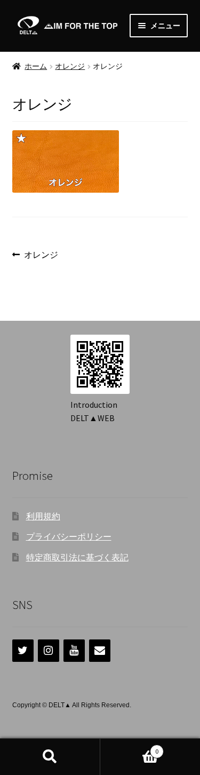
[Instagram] (48, 650)
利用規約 (43, 516)
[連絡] (99, 650)
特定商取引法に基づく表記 (77, 557)
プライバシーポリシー (68, 536)
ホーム (36, 66)
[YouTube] (74, 650)
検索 (50, 757)
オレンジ (70, 66)
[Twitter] (23, 650)
